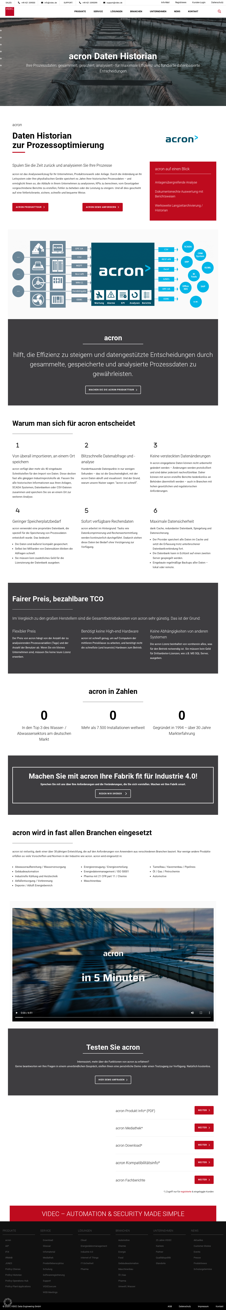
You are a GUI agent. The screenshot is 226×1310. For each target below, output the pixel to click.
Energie (122, 1251)
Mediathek (48, 1257)
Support (47, 1280)
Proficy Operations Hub (16, 1280)
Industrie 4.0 (87, 1251)
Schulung (47, 1269)
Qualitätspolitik (163, 1257)
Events (197, 1251)
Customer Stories (202, 1246)
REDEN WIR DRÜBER (110, 793)
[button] (8, 1302)
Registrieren (180, 2)
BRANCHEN (136, 11)
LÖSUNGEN (116, 11)
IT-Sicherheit (87, 1263)
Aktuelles (198, 1240)
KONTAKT (193, 11)
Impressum (203, 1306)
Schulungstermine (203, 1269)
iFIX (7, 1251)
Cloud (83, 1240)
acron (8, 1240)
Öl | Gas (122, 1274)
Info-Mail (165, 2)
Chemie (122, 1246)
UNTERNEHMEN (158, 11)
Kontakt (219, 1306)
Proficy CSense (12, 1269)
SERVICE (98, 11)
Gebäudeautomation (128, 1263)
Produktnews (200, 1263)
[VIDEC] (9, 11)
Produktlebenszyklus (53, 1263)
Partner (159, 1251)
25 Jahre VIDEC (163, 1240)
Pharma (84, 1269)
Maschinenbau (125, 1269)
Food (120, 1257)
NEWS (177, 11)
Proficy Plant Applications (18, 1286)
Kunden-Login (199, 2)
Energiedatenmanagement (94, 1246)
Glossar (47, 1246)
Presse (197, 1257)
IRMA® (9, 1257)
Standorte (161, 1263)
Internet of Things (90, 1257)
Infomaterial (49, 1251)
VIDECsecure (49, 1286)
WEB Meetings (50, 1292)
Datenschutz (217, 2)
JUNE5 (8, 1263)
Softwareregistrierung (54, 1274)
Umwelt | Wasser (126, 1286)
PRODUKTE (80, 11)
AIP (7, 1246)
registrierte (186, 1191)
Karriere (160, 1246)
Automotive (124, 1240)
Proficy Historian (13, 1274)
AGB (170, 1306)
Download (48, 1240)
